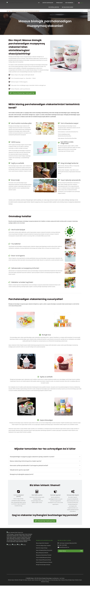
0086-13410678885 (63, 545)
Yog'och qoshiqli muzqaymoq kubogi (43, 557)
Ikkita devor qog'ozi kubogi (41, 547)
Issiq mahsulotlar (55, 578)
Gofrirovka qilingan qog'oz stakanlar (43, 545)
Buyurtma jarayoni (54, 7)
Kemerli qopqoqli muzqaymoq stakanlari (44, 562)
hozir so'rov (62, 551)
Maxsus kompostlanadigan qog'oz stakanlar (56, 579)
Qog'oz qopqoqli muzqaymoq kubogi (43, 559)
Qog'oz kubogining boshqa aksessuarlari (44, 550)
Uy (38, 2)
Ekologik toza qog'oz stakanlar (25, 579)
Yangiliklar (59, 2)
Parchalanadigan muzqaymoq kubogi (25, 11)
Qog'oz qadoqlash (48, 2)
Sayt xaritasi (62, 578)
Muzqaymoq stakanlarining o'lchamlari (43, 555)
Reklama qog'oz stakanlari (13, 579)
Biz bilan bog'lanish (67, 7)
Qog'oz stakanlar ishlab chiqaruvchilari (39, 579)
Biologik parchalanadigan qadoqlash (43, 564)
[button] (22, 93)
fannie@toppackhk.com (64, 547)
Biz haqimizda (69, 2)
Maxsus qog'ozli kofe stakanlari (42, 543)
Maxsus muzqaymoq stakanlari (42, 552)
